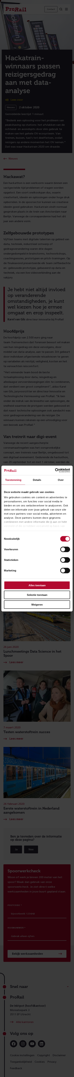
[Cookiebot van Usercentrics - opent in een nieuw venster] (55, 470)
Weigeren (37, 604)
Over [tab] (61, 479)
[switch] (65, 549)
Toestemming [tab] (13, 479)
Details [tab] (37, 479)
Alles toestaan (37, 585)
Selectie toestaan (37, 594)
